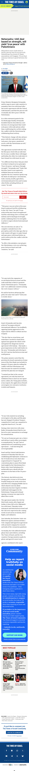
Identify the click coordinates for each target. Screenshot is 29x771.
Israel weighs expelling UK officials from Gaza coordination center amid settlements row (8, 687)
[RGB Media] (11, 765)
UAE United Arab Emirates (8, 717)
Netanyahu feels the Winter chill (20, 684)
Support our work (15, 635)
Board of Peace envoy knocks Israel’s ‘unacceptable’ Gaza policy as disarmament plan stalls (20, 665)
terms (21, 200)
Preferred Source (10, 64)
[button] (27, 2)
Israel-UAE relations (20, 717)
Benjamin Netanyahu (22, 716)
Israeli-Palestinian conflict (8, 719)
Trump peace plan (19, 719)
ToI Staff (5, 68)
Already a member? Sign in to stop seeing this (14, 639)
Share (5, 73)
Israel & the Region (11, 716)
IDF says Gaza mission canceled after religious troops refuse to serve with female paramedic (7, 665)
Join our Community (5, 6)
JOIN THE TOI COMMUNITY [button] (14, 732)
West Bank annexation (7, 720)
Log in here (19, 735)
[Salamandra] (22, 764)
